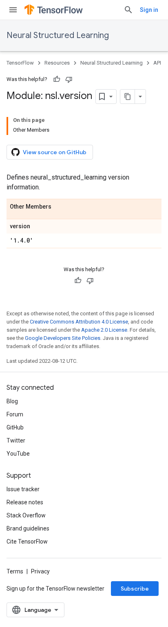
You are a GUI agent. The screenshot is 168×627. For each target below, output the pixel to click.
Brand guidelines (28, 528)
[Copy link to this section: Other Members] (59, 207)
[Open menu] (13, 10)
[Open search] (128, 10)
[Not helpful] (69, 79)
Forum (15, 414)
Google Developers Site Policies (62, 338)
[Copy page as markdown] (127, 96)
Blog (12, 401)
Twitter (16, 440)
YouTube (18, 453)
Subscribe (135, 588)
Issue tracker (23, 489)
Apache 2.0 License (104, 330)
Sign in (149, 10)
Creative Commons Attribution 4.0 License (79, 322)
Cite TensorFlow (27, 541)
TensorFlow (20, 63)
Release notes (25, 502)
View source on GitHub (54, 152)
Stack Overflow (26, 515)
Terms (15, 571)
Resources (57, 63)
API (157, 63)
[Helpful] (57, 79)
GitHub (15, 427)
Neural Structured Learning (58, 35)
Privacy (40, 571)
